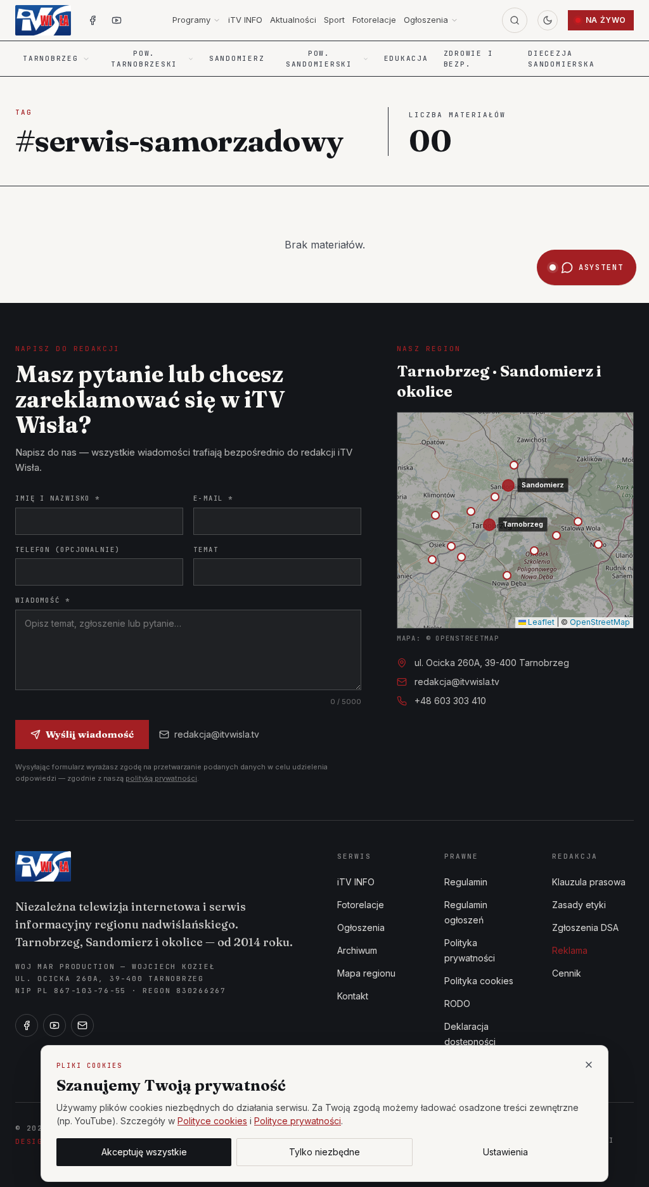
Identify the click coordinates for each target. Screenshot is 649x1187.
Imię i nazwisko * (57, 498)
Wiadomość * (42, 600)
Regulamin (465, 881)
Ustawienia (505, 1151)
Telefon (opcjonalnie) (67, 549)
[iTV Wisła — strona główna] (43, 20)
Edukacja (406, 58)
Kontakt (352, 996)
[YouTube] (54, 1025)
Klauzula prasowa (589, 881)
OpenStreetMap (600, 622)
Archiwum (357, 950)
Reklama (570, 950)
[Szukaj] (514, 20)
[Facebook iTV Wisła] (92, 20)
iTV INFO (245, 20)
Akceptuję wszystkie (144, 1151)
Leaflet (540, 622)
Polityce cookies (212, 1120)
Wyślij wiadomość (90, 734)
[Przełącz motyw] (547, 20)
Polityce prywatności (297, 1120)
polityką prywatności (161, 778)
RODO (457, 1003)
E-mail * (213, 498)
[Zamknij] (588, 1064)
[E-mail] (82, 1025)
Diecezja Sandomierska (561, 58)
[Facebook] (26, 1025)
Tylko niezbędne (324, 1151)
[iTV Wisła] (43, 866)
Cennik (566, 973)
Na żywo (606, 20)
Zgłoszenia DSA (585, 927)
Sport (334, 20)
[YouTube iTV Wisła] (116, 20)
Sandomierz (237, 58)
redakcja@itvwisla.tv (216, 734)
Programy (191, 20)
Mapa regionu (366, 973)
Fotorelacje (374, 20)
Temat (205, 549)
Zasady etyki (579, 904)
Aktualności (293, 20)
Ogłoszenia (426, 20)
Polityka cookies (478, 980)
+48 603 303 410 (450, 700)
